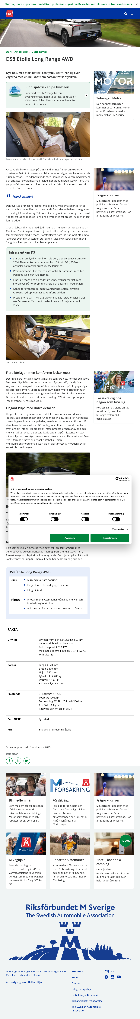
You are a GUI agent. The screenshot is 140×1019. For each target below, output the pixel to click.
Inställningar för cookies (86, 995)
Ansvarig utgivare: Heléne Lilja (24, 982)
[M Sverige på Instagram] (113, 977)
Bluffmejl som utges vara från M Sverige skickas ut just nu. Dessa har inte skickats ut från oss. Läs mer (68, 4)
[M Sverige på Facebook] (106, 977)
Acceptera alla (110, 538)
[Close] (136, 4)
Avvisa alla (70, 538)
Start (8, 51)
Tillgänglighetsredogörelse (87, 1001)
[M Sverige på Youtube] (119, 977)
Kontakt (76, 977)
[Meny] (132, 13)
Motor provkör (39, 51)
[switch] (55, 519)
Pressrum (77, 971)
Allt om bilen (21, 51)
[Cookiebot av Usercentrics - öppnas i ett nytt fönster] (117, 479)
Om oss (76, 983)
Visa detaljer (118, 529)
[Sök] (126, 13)
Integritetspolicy (81, 989)
